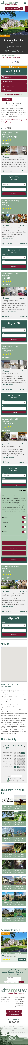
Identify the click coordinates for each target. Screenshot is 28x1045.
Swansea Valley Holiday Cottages (11, 953)
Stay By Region (5, 999)
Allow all (14, 543)
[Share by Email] (18, 62)
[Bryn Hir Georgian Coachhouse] (5, 584)
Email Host (8, 90)
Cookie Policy (7, 1028)
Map (8, 103)
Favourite (7, 99)
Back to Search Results (12, 8)
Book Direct (8, 82)
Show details (19, 538)
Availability (17, 103)
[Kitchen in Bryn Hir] (22, 584)
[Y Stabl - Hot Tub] (5, 218)
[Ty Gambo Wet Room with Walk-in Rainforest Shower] (22, 364)
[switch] (24, 522)
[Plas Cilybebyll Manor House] (14, 23)
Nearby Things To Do (14, 105)
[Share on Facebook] (15, 62)
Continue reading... (8, 238)
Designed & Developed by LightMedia (15, 1032)
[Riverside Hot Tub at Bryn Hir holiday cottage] (14, 584)
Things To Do (5, 1001)
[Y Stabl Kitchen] (22, 218)
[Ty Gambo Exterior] (5, 364)
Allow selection (14, 548)
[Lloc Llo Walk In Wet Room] (14, 291)
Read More (22, 157)
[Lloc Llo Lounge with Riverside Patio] (22, 291)
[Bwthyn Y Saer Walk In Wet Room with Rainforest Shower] (22, 150)
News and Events (20, 997)
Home (2, 55)
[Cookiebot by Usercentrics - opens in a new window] (19, 490)
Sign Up (21, 982)
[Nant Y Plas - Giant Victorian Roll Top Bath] (14, 436)
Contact (22, 1028)
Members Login (14, 1015)
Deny (14, 553)
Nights (3, 187)
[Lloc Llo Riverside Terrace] (5, 291)
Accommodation (11, 55)
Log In (13, 1030)
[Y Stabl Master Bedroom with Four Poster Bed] (14, 218)
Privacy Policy (19, 1026)
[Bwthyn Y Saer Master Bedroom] (14, 150)
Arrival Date (5, 182)
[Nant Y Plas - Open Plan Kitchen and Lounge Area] (22, 436)
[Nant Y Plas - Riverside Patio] (5, 436)
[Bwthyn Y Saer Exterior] (5, 150)
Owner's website (10, 86)
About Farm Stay (20, 999)
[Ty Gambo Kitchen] (14, 364)
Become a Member (14, 1011)
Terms (15, 1028)
